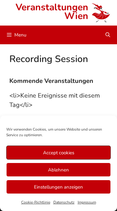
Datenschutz (64, 202)
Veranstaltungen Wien (52, 11)
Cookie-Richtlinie (35, 202)
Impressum (87, 202)
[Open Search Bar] (108, 35)
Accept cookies (58, 153)
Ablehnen (58, 170)
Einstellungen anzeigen (58, 187)
